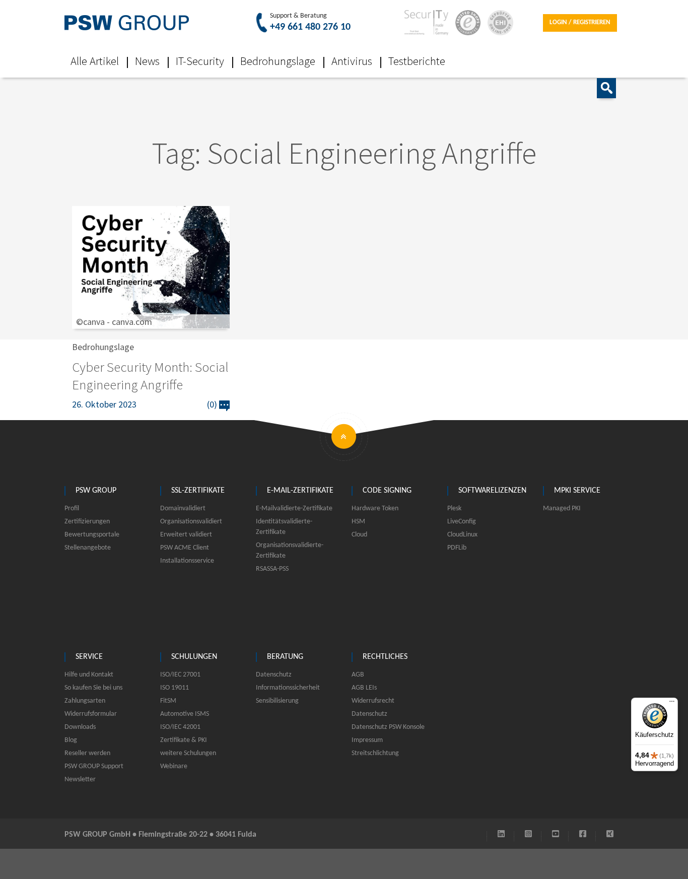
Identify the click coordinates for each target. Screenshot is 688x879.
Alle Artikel (95, 61)
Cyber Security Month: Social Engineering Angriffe (150, 375)
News (147, 61)
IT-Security (200, 61)
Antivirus (351, 61)
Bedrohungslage (277, 61)
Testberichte (416, 61)
